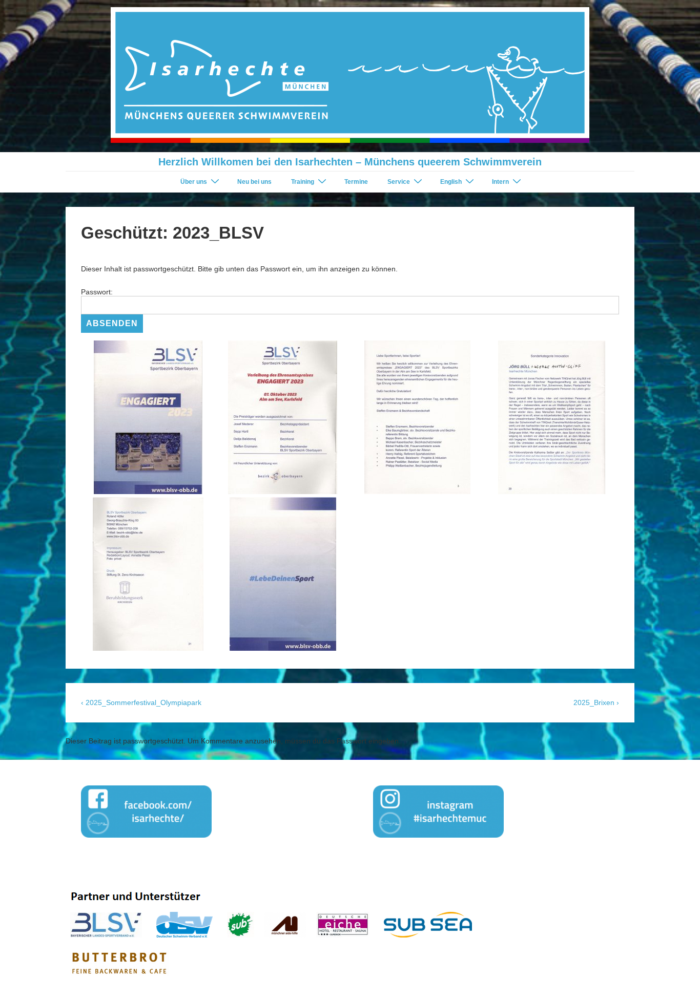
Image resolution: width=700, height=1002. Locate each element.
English (451, 181)
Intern (500, 181)
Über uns (193, 181)
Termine (356, 181)
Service (398, 181)
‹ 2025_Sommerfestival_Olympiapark (141, 702)
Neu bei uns (254, 181)
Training (302, 181)
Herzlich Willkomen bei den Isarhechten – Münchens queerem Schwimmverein (350, 161)
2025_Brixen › (596, 702)
